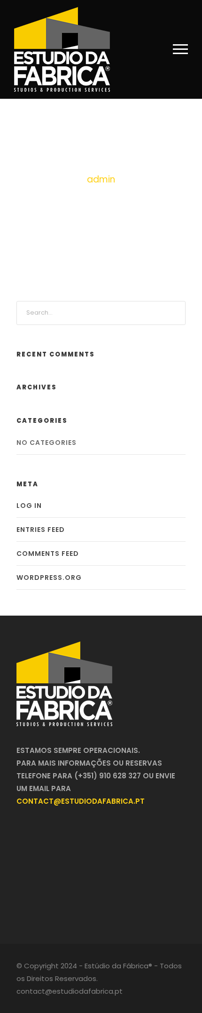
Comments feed (47, 553)
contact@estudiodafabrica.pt (80, 801)
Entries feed (40, 529)
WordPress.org (49, 577)
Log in (29, 505)
